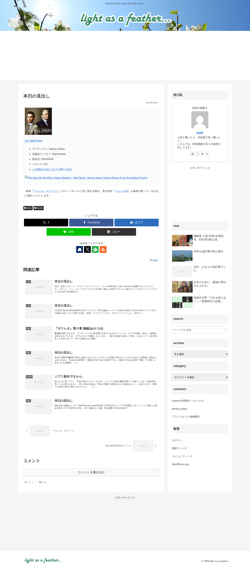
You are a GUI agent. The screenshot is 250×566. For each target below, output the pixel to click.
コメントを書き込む (91, 472)
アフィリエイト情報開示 (186, 416)
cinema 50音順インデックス (188, 400)
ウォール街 (121, 191)
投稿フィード (179, 448)
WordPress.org (180, 464)
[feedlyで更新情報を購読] (95, 249)
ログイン (177, 440)
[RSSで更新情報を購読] (103, 249)
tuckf (199, 132)
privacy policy (179, 408)
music (40, 208)
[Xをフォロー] (87, 249)
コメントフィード (182, 456)
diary (29, 208)
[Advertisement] (125, 56)
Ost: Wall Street (33, 140)
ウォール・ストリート (46, 191)
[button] (114, 232)
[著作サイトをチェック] (79, 249)
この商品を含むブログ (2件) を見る (52, 169)
